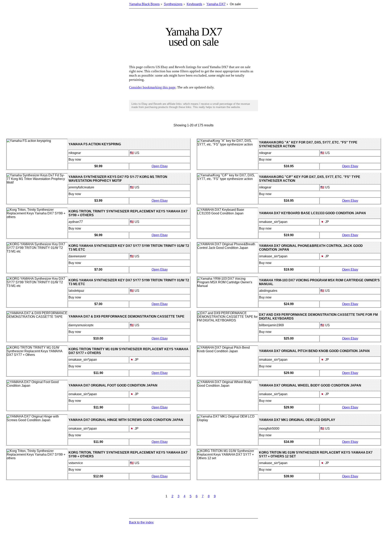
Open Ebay (160, 166)
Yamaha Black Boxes (144, 4)
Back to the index (141, 522)
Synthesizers (173, 4)
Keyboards (194, 4)
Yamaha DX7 (216, 4)
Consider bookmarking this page (152, 87)
